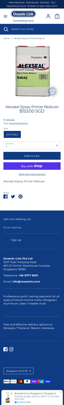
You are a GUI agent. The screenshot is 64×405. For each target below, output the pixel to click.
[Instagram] (11, 349)
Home (6, 38)
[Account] (48, 14)
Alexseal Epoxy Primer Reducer (29, 38)
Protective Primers (18, 123)
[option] (32, 71)
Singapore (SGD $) (16, 371)
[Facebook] (5, 349)
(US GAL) (12, 134)
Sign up (16, 240)
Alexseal (10, 119)
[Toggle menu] (5, 16)
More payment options (32, 174)
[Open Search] (6, 29)
